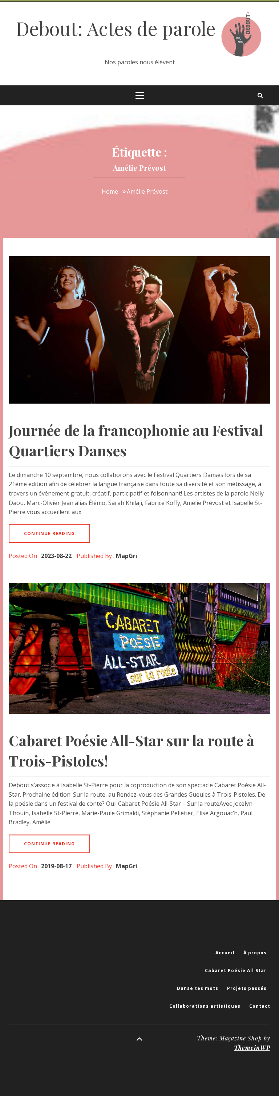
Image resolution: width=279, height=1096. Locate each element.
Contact (259, 1006)
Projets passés (247, 988)
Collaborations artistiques (204, 1006)
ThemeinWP (252, 1047)
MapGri (126, 556)
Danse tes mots (197, 988)
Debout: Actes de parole (118, 28)
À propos (255, 953)
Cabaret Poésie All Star (236, 970)
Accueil (225, 953)
